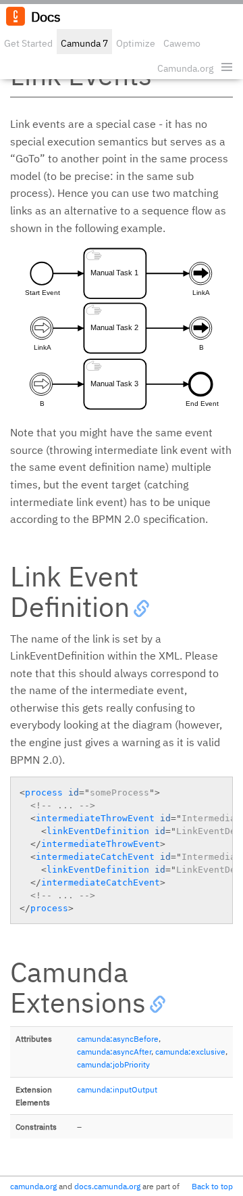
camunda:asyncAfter (114, 1051)
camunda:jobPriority (113, 1064)
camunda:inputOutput (117, 1089)
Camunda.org (185, 68)
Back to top (212, 1186)
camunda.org (33, 1186)
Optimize (135, 43)
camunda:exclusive (190, 1051)
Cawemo (181, 43)
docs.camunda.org (107, 1186)
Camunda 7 (84, 43)
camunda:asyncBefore (118, 1039)
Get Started (28, 43)
